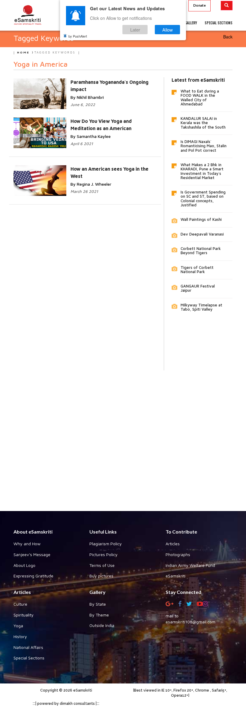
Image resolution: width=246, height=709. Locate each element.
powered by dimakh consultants (66, 703)
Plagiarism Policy (105, 543)
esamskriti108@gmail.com (190, 621)
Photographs (178, 554)
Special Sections (29, 657)
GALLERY (191, 22)
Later (135, 29)
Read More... (118, 81)
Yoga (18, 625)
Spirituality (24, 614)
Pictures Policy (103, 554)
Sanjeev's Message (32, 554)
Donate (199, 5)
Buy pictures (101, 575)
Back (227, 37)
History (20, 636)
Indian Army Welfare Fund (190, 565)
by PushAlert (77, 36)
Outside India (101, 625)
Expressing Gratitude (33, 575)
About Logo (24, 565)
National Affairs (28, 647)
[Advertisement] (123, 436)
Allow (167, 29)
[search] (226, 5)
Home (23, 52)
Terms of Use (102, 565)
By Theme (99, 614)
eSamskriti (175, 575)
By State (97, 604)
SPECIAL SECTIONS (218, 22)
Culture (20, 604)
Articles (173, 543)
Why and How (27, 543)
